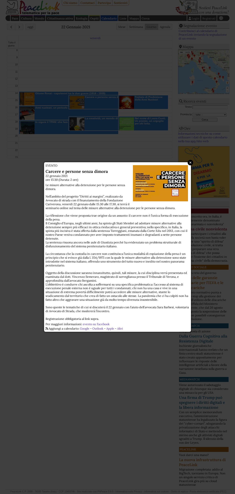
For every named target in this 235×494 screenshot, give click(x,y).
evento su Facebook (96, 324)
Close (190, 162)
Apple (110, 328)
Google (84, 328)
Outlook (97, 328)
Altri (120, 328)
